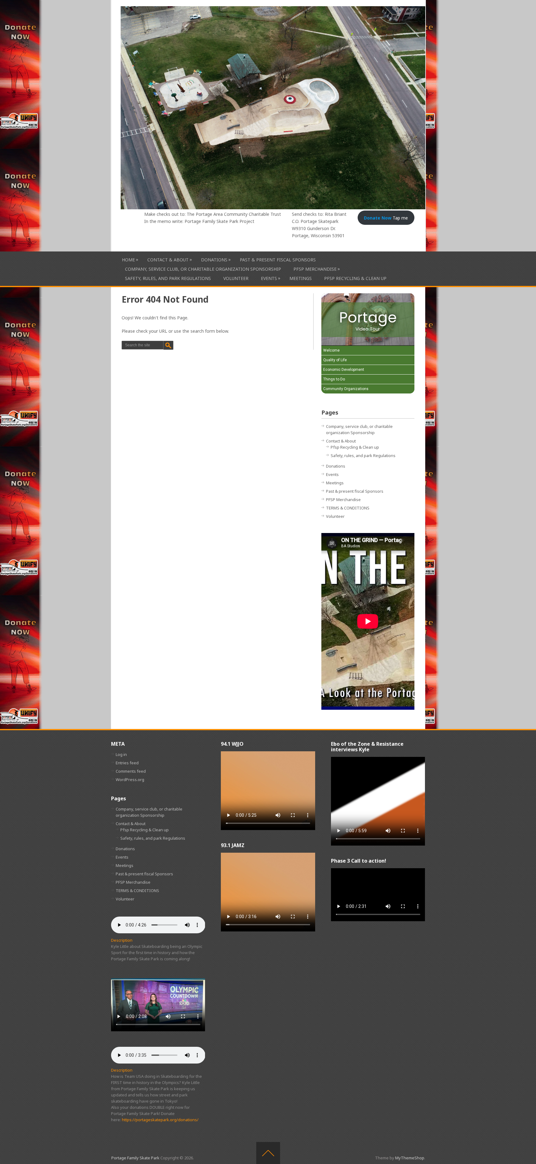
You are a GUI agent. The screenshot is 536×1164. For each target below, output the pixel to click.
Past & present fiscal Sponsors (278, 260)
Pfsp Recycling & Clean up (355, 278)
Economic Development (343, 369)
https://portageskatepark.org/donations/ (160, 1119)
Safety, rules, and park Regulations (168, 278)
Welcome (331, 350)
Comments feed (131, 771)
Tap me (386, 218)
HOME (128, 259)
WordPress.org (130, 779)
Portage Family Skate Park (135, 1158)
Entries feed (127, 763)
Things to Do (334, 379)
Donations (214, 259)
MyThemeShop (409, 1158)
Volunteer (235, 278)
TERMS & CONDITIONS (347, 508)
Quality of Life (335, 360)
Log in (121, 754)
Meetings (300, 278)
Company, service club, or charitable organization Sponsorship (203, 269)
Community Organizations (345, 389)
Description (121, 940)
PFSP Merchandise (315, 269)
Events (269, 278)
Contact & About (168, 259)
